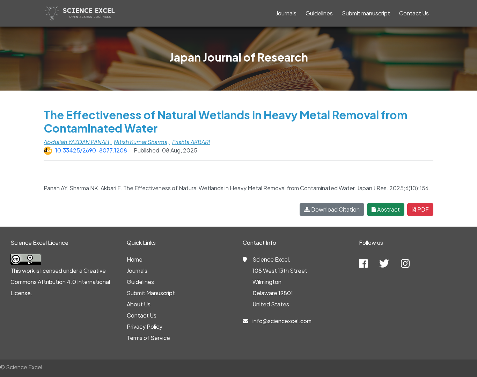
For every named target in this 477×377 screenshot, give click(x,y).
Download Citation (335, 209)
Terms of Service (148, 337)
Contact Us (414, 13)
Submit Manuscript (151, 293)
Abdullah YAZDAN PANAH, (78, 141)
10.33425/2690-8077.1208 (91, 150)
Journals (286, 13)
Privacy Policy (144, 326)
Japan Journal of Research (238, 57)
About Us (139, 304)
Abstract (388, 209)
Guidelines (319, 13)
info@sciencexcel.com (281, 321)
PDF (423, 209)
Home (134, 259)
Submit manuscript (366, 13)
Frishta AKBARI (191, 141)
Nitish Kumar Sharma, (142, 141)
